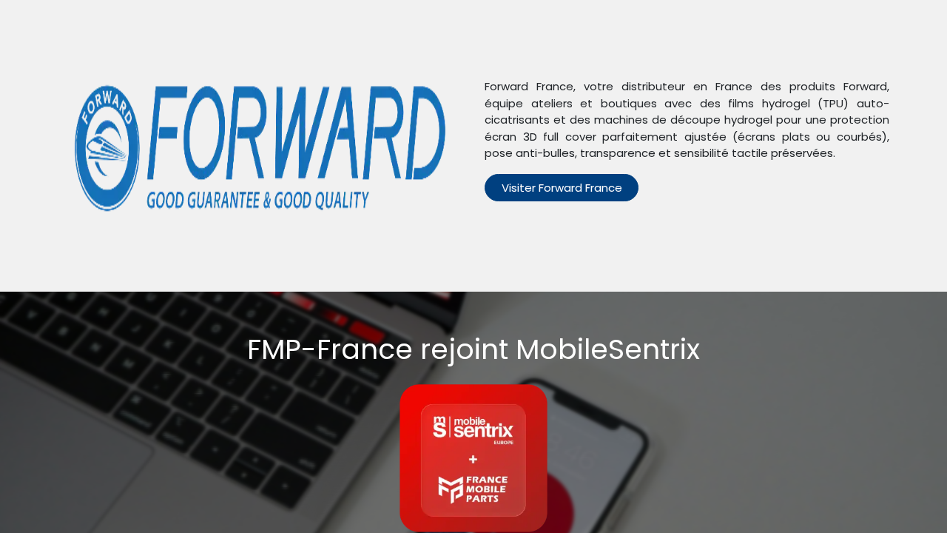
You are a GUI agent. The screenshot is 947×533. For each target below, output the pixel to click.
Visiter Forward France (562, 187)
